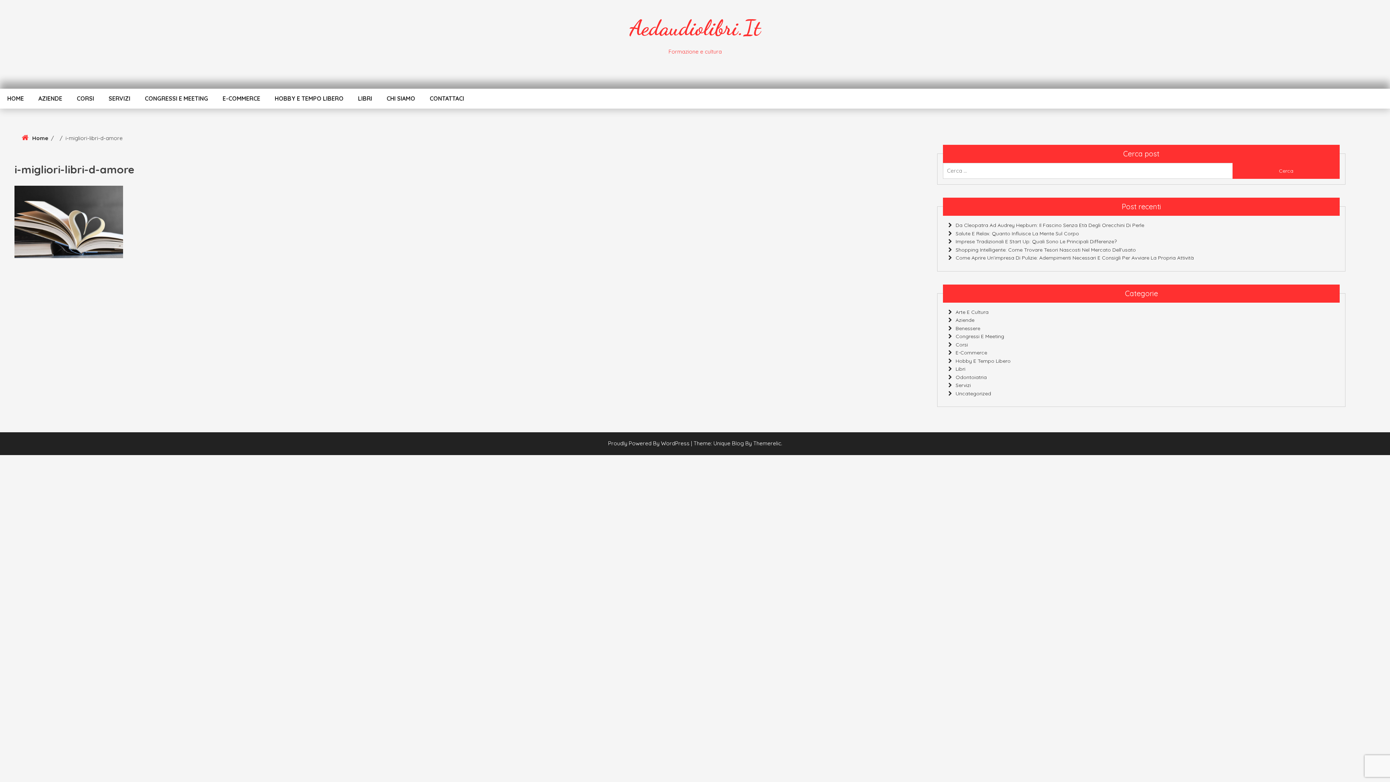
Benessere (968, 328)
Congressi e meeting (176, 98)
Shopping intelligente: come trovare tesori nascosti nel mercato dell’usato (1046, 250)
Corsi (85, 98)
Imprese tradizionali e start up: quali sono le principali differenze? (1036, 241)
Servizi (119, 98)
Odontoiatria (971, 377)
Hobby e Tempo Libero (309, 98)
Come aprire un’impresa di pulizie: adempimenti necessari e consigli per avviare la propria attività (1075, 258)
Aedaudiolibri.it (695, 28)
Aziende (50, 98)
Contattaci (447, 98)
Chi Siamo (401, 98)
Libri (365, 98)
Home (15, 98)
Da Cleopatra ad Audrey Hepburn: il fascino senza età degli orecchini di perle (1050, 225)
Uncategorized (973, 393)
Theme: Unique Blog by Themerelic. (738, 443)
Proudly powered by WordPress (649, 443)
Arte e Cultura (972, 312)
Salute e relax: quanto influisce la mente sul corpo (1017, 233)
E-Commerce (241, 98)
